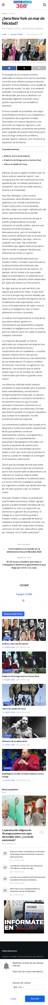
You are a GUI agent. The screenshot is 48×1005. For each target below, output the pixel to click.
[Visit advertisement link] (24, 916)
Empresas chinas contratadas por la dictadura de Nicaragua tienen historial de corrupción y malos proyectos (27, 854)
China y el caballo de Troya (15, 164)
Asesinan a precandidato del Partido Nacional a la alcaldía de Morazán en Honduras (27, 878)
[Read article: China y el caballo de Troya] (24, 695)
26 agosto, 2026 (24, 680)
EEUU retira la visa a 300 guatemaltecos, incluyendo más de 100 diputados (25, 890)
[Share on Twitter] (24, 68)
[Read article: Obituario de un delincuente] (24, 727)
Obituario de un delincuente (14, 741)
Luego (13, 999)
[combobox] (19, 987)
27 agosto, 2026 (24, 647)
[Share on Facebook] (9, 68)
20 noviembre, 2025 (35, 34)
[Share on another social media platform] (39, 68)
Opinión (12, 13)
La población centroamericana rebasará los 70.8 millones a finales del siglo (26, 867)
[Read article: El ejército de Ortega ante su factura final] (24, 662)
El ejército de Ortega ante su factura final (22, 160)
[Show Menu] (3, 4)
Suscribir (35, 999)
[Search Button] (44, 4)
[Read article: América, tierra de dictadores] (24, 630)
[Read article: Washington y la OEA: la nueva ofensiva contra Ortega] (24, 760)
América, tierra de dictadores (17, 156)
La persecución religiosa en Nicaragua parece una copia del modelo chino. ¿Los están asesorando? (17, 835)
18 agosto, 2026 (24, 712)
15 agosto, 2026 (24, 745)
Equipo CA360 (16, 34)
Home (4, 13)
